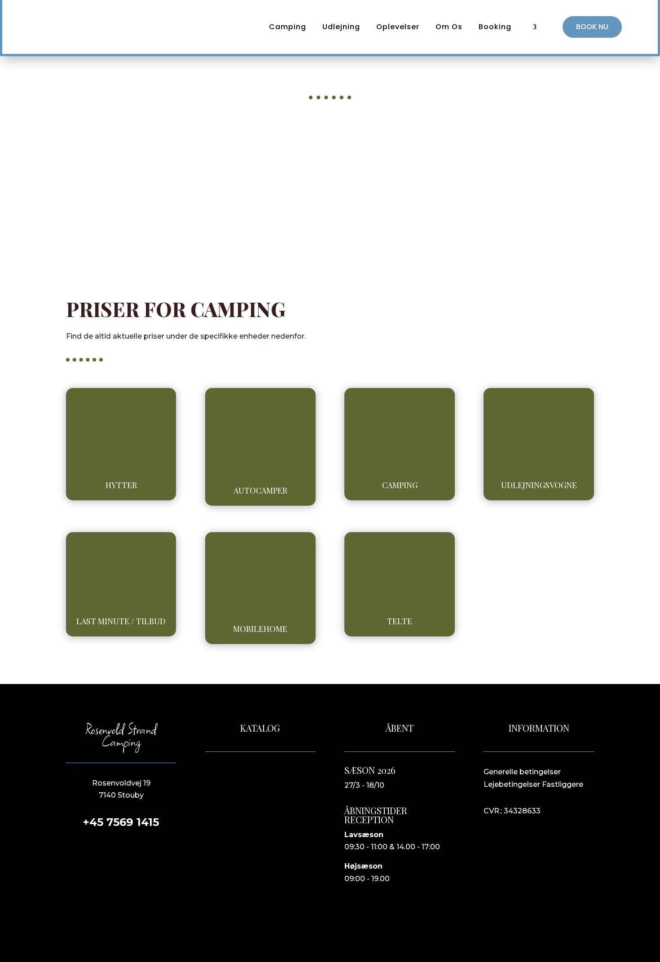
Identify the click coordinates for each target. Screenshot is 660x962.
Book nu (592, 27)
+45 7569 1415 (121, 822)
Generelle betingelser (522, 772)
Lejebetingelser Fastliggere (533, 784)
